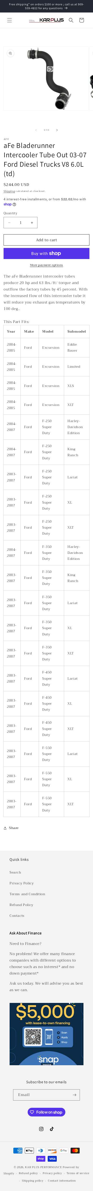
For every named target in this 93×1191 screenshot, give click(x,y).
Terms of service (78, 1173)
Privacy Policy (22, 883)
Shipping (9, 191)
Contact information (62, 1180)
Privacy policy (52, 1173)
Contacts (17, 916)
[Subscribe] (74, 1095)
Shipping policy (32, 1180)
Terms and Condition (27, 894)
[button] (9, 20)
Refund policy (28, 1173)
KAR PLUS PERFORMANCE (43, 1167)
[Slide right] (57, 130)
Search (15, 872)
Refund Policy (21, 905)
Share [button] (14, 828)
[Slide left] (36, 130)
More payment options (46, 265)
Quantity (10, 213)
